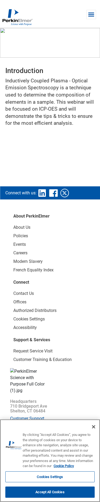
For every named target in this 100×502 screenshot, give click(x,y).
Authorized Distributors (35, 310)
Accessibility (25, 327)
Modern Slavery (28, 261)
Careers (20, 252)
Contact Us (23, 293)
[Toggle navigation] (91, 14)
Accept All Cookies (49, 492)
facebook (53, 193)
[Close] (93, 427)
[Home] (17, 17)
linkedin (42, 193)
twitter (64, 193)
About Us (21, 227)
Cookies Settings (50, 477)
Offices (19, 301)
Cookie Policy (64, 466)
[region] (50, 460)
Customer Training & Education (42, 359)
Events (19, 244)
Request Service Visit (33, 351)
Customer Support (27, 418)
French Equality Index (33, 269)
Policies (20, 235)
